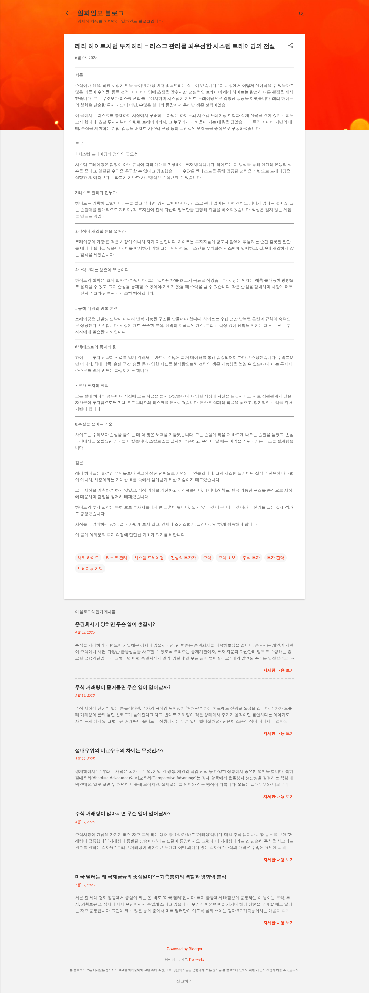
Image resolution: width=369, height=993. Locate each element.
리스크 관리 (116, 557)
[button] (290, 46)
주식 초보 (227, 557)
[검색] (301, 14)
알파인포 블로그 (100, 13)
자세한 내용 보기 (278, 670)
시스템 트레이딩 (149, 557)
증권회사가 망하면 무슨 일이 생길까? (115, 624)
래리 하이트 (88, 557)
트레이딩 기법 (90, 568)
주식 (207, 557)
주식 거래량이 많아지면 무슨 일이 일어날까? (122, 813)
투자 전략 (275, 557)
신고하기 (184, 981)
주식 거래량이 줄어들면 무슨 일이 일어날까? (122, 687)
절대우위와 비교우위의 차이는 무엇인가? (119, 750)
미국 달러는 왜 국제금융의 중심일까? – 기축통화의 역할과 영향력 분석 (150, 876)
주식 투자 (251, 557)
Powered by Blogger (184, 949)
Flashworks (196, 959)
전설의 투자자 (183, 557)
